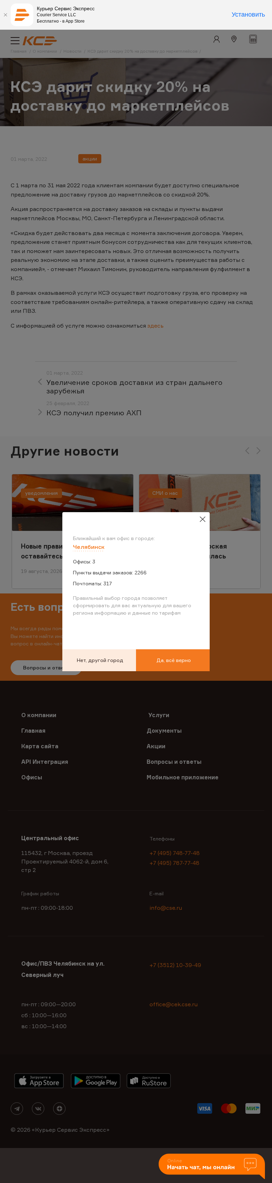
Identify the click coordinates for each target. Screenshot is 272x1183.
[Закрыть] (5, 15)
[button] (212, 1167)
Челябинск (88, 546)
